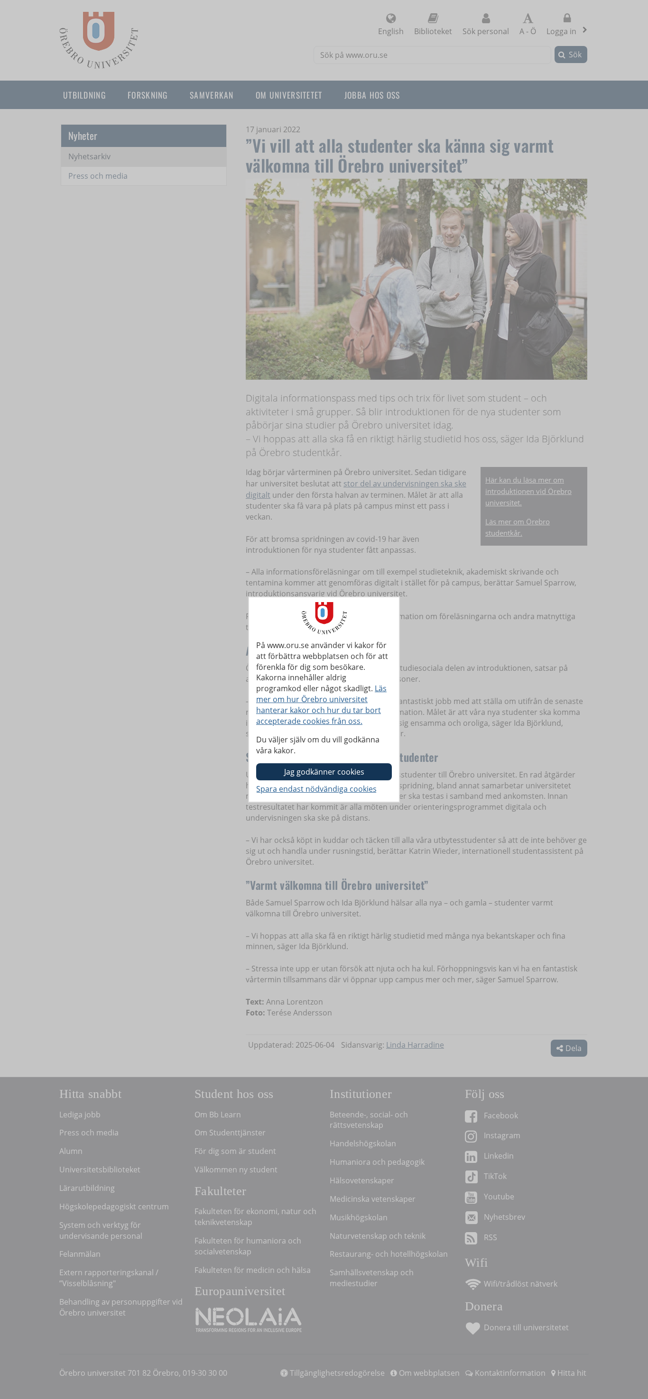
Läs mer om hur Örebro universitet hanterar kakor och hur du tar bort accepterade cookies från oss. (321, 704)
